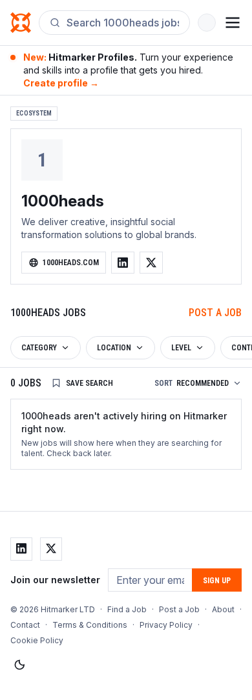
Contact (25, 625)
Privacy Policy (166, 625)
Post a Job (215, 312)
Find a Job (127, 609)
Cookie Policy (36, 640)
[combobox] (123, 22)
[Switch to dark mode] (19, 665)
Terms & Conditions (89, 625)
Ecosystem (34, 113)
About (223, 609)
